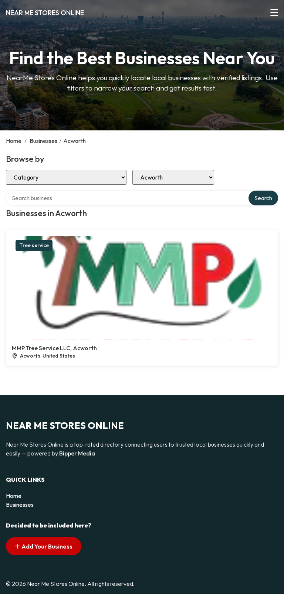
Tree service (34, 245)
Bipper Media (77, 453)
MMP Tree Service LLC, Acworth (54, 348)
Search (263, 198)
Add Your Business (46, 546)
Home (13, 140)
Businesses (43, 140)
